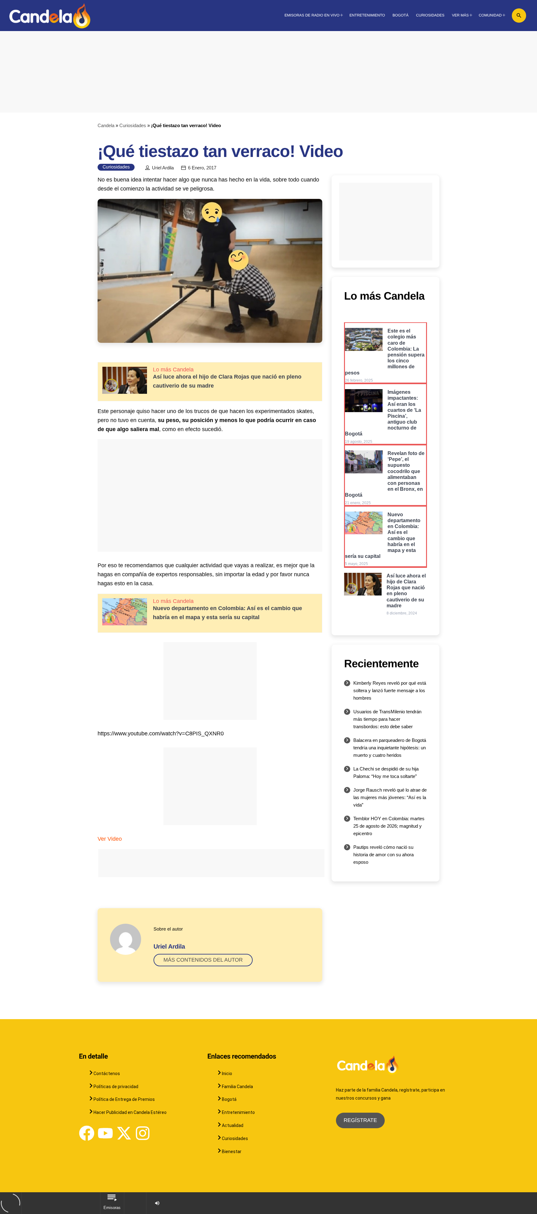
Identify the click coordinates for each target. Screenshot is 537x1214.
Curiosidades (132, 125)
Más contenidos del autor (203, 960)
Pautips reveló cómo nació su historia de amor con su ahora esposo (383, 854)
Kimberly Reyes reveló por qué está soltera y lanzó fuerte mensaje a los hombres (389, 690)
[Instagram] (142, 1133)
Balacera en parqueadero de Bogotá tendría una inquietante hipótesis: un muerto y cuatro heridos (389, 748)
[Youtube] (105, 1133)
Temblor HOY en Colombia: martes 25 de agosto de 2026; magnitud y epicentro (389, 826)
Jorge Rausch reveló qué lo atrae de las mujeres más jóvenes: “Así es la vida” (390, 797)
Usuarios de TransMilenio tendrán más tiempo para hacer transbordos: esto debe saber (387, 719)
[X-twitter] (124, 1133)
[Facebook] (86, 1133)
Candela (106, 125)
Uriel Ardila (163, 167)
